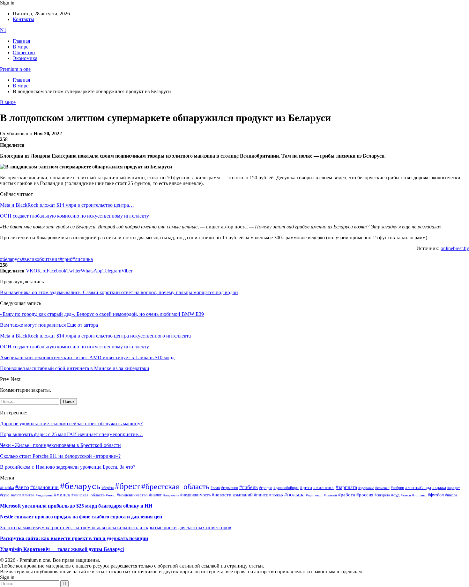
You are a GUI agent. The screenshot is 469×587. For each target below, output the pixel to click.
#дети (306, 487)
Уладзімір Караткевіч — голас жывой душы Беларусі (62, 549)
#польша (294, 494)
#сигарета (382, 495)
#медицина (44, 495)
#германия (229, 488)
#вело (215, 488)
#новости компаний (232, 494)
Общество (24, 52)
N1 (3, 30)
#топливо (419, 495)
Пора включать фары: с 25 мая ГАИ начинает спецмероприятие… (71, 434)
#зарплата (346, 487)
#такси (406, 495)
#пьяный (330, 495)
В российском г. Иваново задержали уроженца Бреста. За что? (67, 467)
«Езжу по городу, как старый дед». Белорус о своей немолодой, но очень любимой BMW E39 (102, 314)
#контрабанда (418, 487)
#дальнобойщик (286, 488)
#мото (110, 495)
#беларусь (11, 259)
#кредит (453, 488)
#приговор (314, 495)
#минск (62, 494)
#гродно (265, 488)
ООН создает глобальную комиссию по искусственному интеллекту (74, 216)
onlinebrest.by (455, 248)
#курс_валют (10, 495)
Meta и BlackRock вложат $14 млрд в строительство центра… (67, 205)
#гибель (248, 487)
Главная (21, 41)
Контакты (23, 19)
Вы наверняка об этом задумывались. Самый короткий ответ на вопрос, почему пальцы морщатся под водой (119, 292)
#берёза (107, 488)
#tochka (7, 487)
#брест (127, 486)
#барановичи (44, 487)
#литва (28, 495)
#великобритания (41, 259)
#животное (323, 487)
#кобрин (397, 488)
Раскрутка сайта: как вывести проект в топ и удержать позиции (74, 538)
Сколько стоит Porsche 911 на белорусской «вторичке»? (60, 456)
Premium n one (15, 69)
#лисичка (82, 259)
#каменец (382, 488)
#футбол (436, 494)
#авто (22, 487)
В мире (20, 46)
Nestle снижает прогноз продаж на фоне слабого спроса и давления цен (81, 516)
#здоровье (366, 488)
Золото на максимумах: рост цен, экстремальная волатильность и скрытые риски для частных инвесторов (115, 527)
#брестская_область (175, 486)
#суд (395, 495)
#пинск (261, 495)
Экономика (25, 58)
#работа (346, 494)
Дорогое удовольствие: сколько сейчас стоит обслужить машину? (71, 423)
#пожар (276, 495)
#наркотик (171, 495)
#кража (439, 487)
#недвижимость (195, 495)
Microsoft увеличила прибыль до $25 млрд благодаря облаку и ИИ (76, 506)
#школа (451, 495)
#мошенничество (132, 495)
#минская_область (88, 495)
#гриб (66, 259)
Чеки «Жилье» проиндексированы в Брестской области (60, 445)
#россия (364, 494)
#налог (155, 494)
